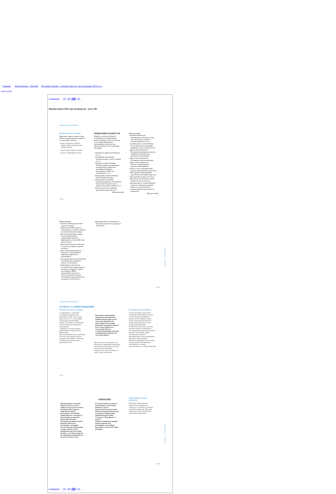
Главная (6, 86)
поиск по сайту (6, 91)
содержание (54, 99)
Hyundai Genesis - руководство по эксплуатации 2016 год (71, 86)
